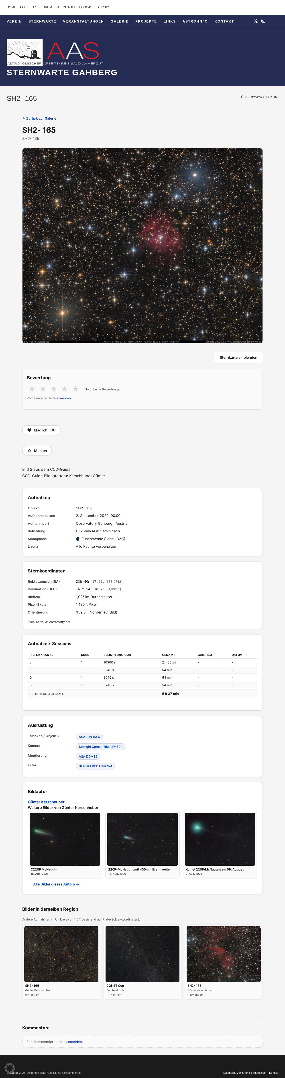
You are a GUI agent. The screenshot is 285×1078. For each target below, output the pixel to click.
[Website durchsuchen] (274, 21)
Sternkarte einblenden (238, 357)
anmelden (64, 398)
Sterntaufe (65, 7)
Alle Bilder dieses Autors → (56, 884)
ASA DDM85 (88, 756)
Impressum (259, 1072)
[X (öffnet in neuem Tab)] (256, 21)
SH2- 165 (272, 97)
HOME (11, 7)
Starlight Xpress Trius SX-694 (100, 746)
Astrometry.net (59, 622)
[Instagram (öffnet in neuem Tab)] (263, 21)
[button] (10, 1068)
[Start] (242, 97)
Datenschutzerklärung (236, 1072)
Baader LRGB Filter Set (95, 766)
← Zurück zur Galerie (39, 118)
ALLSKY (103, 7)
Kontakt (273, 1072)
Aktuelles (28, 7)
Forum (46, 7)
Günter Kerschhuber (46, 802)
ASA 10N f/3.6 (89, 737)
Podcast (86, 7)
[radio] (32, 389)
